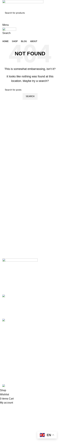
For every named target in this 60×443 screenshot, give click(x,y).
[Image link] (20, 260)
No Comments (40, 312)
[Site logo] (22, 4)
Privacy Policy (10, 356)
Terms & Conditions (13, 362)
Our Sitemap (9, 374)
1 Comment (38, 336)
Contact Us (8, 368)
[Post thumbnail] (16, 304)
